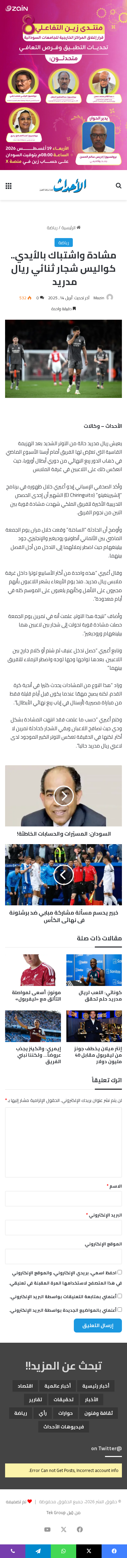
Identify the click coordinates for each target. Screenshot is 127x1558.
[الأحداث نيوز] (63, 185)
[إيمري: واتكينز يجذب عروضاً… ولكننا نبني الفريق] (33, 1026)
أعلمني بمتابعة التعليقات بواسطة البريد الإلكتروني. (63, 1296)
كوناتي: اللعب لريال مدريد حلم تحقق (100, 995)
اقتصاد (25, 1385)
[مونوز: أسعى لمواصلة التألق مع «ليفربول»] (33, 970)
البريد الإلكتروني (104, 1215)
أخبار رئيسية (95, 1385)
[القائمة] (8, 187)
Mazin (98, 298)
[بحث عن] (118, 187)
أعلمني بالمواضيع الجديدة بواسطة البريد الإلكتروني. (63, 1310)
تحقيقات (63, 1399)
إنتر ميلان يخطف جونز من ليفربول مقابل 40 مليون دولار (98, 1055)
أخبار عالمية (57, 1385)
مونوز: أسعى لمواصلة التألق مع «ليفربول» (36, 995)
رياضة (52, 227)
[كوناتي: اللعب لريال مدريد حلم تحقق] (94, 970)
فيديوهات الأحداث (63, 1426)
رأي (43, 1413)
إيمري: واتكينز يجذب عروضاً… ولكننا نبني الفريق (38, 1055)
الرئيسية (69, 227)
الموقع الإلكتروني (103, 1244)
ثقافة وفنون (98, 1413)
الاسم (114, 1186)
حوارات (65, 1413)
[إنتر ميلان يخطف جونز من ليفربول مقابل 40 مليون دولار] (94, 1026)
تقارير (35, 1399)
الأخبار (91, 1399)
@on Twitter (106, 1448)
